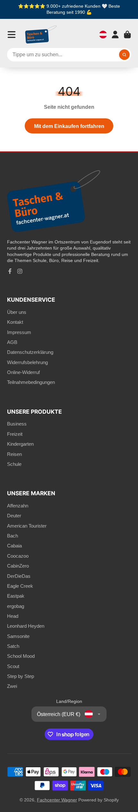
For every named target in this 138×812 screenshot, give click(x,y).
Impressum (19, 332)
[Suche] (124, 54)
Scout (13, 666)
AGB (12, 342)
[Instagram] (20, 271)
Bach (12, 535)
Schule (14, 464)
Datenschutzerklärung (30, 352)
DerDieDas (18, 576)
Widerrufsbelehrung (27, 362)
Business (17, 423)
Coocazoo (18, 556)
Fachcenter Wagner (57, 799)
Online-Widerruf (23, 372)
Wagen (127, 34)
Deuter (14, 515)
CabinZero (18, 566)
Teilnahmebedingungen (31, 382)
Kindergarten (20, 444)
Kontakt (15, 322)
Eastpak (15, 596)
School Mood (21, 656)
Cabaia (14, 545)
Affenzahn (17, 505)
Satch (13, 646)
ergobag (15, 606)
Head (12, 616)
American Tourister (27, 526)
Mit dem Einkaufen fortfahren (69, 126)
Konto (115, 34)
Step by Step (20, 676)
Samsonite (18, 636)
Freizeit (14, 434)
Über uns (16, 312)
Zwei (12, 686)
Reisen (14, 454)
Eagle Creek (20, 586)
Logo (41, 35)
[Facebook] (10, 271)
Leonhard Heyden (25, 626)
